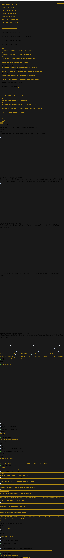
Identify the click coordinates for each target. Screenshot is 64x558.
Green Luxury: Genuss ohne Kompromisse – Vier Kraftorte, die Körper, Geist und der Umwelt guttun (22, 108)
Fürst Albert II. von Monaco (6, 357)
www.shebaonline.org (5, 338)
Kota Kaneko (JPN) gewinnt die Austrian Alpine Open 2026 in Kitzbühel (16, 100)
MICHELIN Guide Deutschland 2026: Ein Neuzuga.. (7, 444)
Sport (2, 81)
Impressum (24, 557)
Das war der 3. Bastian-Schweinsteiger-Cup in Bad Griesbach (14, 91)
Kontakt (3, 1)
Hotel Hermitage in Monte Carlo (15, 357)
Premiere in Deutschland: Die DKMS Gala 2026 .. (6, 458)
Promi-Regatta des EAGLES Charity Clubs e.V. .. (6, 536)
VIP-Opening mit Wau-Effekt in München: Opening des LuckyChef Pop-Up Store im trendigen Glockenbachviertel (24, 38)
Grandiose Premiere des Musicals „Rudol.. (5, 455)
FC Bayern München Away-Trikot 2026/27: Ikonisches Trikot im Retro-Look (17, 54)
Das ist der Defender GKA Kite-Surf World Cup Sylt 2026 (13, 87)
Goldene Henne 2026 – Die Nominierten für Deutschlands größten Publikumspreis (18, 75)
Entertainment (4, 31)
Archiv (2, 118)
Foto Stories (4, 115)
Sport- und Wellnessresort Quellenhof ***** (9, 439)
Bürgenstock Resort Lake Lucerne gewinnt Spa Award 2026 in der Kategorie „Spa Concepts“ (20, 104)
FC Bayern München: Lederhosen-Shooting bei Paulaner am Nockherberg (16, 50)
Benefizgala (1, 357)
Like (2, 35)
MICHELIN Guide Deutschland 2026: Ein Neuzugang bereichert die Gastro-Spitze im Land (19, 67)
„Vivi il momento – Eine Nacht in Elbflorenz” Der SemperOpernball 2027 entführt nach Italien (20, 79)
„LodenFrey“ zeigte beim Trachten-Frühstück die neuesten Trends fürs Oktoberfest (18, 58)
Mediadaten (4, 120)
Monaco (20, 357)
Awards (6, 116)
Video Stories (5, 117)
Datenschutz (28, 557)
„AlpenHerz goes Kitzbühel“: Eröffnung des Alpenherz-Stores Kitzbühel (14, 358)
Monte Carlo (23, 357)
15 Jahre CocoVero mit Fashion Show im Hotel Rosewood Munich (15, 62)
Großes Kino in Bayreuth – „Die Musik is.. (5, 433)
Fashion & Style (4, 48)
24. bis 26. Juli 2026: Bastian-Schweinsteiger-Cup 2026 (13, 95)
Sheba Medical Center (28, 357)
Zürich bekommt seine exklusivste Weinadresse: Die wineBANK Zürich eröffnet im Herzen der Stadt (22, 71)
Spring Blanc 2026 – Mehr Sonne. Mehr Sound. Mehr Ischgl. (14, 112)
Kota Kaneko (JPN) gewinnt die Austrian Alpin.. (6, 528)
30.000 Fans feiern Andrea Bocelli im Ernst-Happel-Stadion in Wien (15, 34)
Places (2, 98)
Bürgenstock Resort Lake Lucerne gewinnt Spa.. (6, 531)
